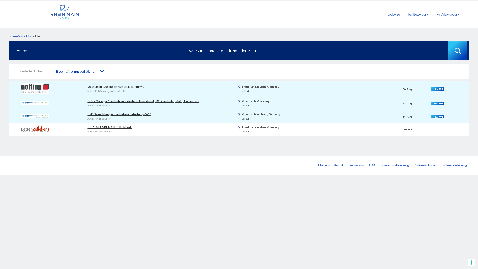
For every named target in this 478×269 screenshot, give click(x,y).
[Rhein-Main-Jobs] (65, 11)
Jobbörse (394, 14)
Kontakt (339, 165)
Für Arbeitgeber (447, 14)
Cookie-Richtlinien (425, 165)
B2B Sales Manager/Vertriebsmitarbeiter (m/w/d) (119, 114)
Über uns (324, 165)
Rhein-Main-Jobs (20, 36)
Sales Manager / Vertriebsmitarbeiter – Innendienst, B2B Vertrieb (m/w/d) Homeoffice (143, 101)
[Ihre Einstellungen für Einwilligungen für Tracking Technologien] (471, 262)
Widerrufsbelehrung (454, 165)
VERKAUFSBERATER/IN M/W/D (109, 127)
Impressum (356, 165)
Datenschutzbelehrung (394, 165)
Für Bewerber (417, 14)
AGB (372, 165)
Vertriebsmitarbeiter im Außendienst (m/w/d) (116, 86)
